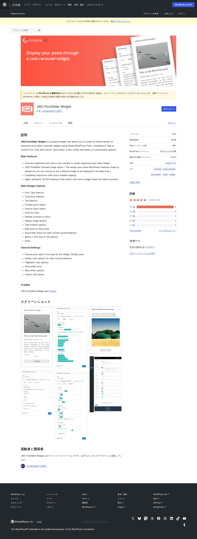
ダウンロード (168, 109)
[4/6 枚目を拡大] (83, 374)
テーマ (49, 498)
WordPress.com (161, 494)
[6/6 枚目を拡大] (118, 359)
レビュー (38, 123)
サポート (172, 123)
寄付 (121, 503)
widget (172, 175)
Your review (135, 230)
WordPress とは (18, 494)
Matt (156, 498)
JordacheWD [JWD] (52, 111)
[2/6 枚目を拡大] (49, 373)
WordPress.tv (89, 507)
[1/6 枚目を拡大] (49, 310)
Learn (84, 494)
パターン (50, 507)
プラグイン (51, 503)
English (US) (171, 163)
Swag (121, 507)
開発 (70, 123)
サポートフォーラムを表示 (142, 253)
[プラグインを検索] (39, 30)
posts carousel (169, 169)
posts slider (156, 175)
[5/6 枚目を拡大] (118, 310)
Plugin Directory (18, 13)
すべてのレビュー (167, 230)
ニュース (14, 498)
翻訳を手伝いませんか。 (121, 21)
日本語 (39, 522)
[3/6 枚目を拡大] (83, 310)
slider (165, 175)
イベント (121, 498)
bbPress (158, 503)
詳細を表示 (135, 182)
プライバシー (16, 507)
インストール (55, 123)
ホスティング (16, 503)
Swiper (53, 291)
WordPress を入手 (183, 4)
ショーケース (52, 494)
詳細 (26, 123)
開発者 (85, 503)
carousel (157, 169)
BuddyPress (159, 507)
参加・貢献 (122, 494)
